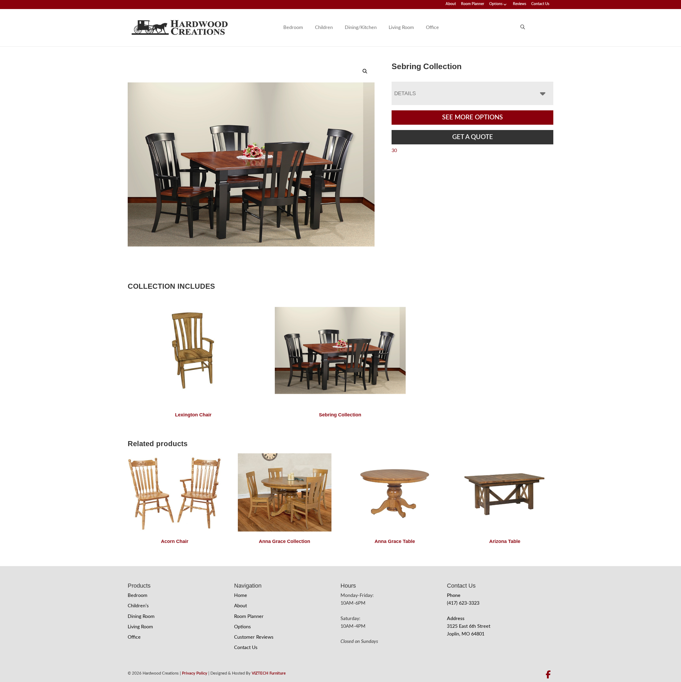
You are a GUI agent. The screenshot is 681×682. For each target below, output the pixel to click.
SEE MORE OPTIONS (472, 117)
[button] (365, 71)
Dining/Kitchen (361, 27)
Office (432, 27)
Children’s (138, 606)
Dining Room (141, 616)
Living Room (401, 27)
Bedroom (293, 27)
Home (240, 595)
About (451, 4)
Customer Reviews (253, 637)
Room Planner (472, 4)
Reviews (519, 4)
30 (394, 150)
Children (324, 27)
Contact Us (540, 4)
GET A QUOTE (472, 137)
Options (496, 4)
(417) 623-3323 (463, 603)
